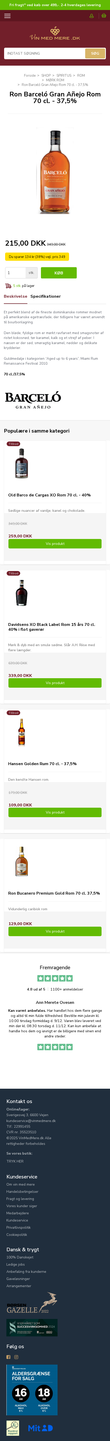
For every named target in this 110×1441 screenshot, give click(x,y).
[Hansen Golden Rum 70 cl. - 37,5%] (22, 732)
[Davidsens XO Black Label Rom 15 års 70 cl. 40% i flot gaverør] (22, 593)
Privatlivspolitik (18, 1227)
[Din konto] (94, 16)
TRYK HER (15, 1161)
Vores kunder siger (21, 1206)
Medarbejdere (17, 1213)
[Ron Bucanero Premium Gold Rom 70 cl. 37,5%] (22, 862)
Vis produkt (55, 543)
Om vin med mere (20, 1184)
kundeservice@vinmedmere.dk (31, 1120)
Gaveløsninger (18, 1278)
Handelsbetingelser (22, 1191)
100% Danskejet (19, 1257)
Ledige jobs (15, 1264)
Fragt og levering (20, 1198)
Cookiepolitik (16, 1234)
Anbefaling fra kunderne (26, 1271)
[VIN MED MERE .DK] (55, 35)
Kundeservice (17, 1220)
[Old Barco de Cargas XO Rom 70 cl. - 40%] (22, 463)
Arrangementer (18, 1286)
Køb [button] (58, 273)
